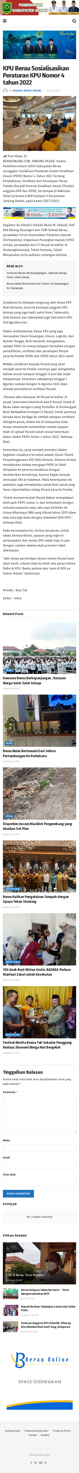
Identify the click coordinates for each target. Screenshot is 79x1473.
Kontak (32, 1435)
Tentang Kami (12, 1430)
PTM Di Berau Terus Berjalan (25, 1275)
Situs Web (9, 1174)
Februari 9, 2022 (14, 1280)
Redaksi (45, 1435)
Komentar (10, 1092)
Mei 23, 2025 (28, 1299)
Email (6, 1157)
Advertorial (13, 889)
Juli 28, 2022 (53, 90)
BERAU (9, 670)
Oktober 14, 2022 (31, 1315)
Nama (6, 1140)
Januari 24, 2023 (30, 1332)
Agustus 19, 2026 (12, 689)
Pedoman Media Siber (36, 1430)
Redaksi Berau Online (27, 90)
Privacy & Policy (62, 1430)
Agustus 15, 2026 (12, 761)
